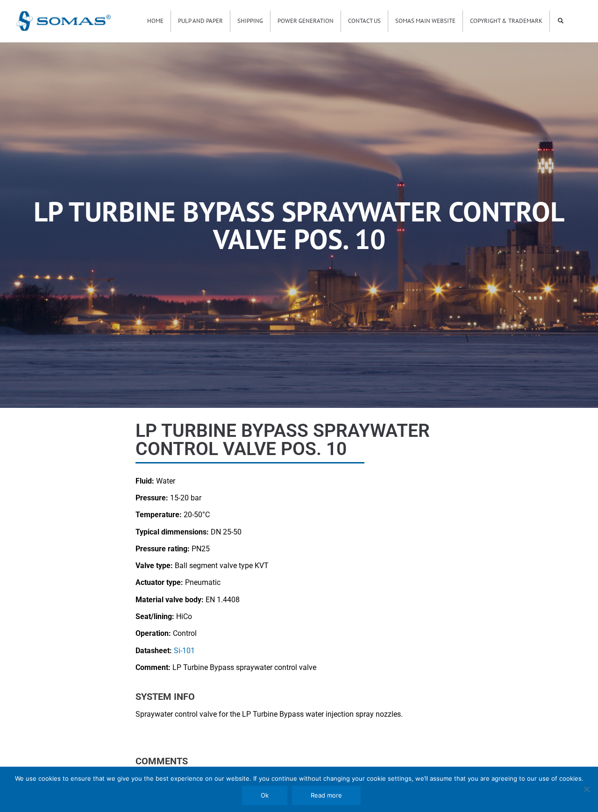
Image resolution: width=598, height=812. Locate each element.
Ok (265, 795)
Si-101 (184, 650)
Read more (326, 795)
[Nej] (586, 789)
